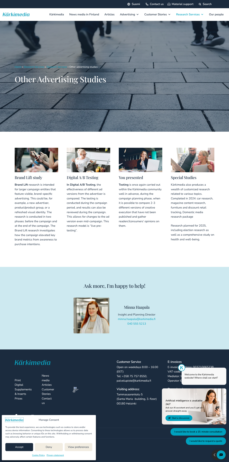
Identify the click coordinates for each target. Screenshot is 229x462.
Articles (109, 14)
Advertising (127, 14)
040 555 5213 (136, 324)
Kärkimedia (56, 14)
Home (18, 67)
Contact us (157, 4)
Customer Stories (155, 14)
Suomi (136, 4)
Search (207, 4)
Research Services (188, 14)
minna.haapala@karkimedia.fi (136, 319)
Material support (182, 4)
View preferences (78, 447)
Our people (216, 14)
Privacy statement (55, 455)
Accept (19, 447)
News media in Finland (84, 14)
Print (18, 380)
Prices (18, 399)
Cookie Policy (38, 455)
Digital (19, 385)
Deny (49, 447)
